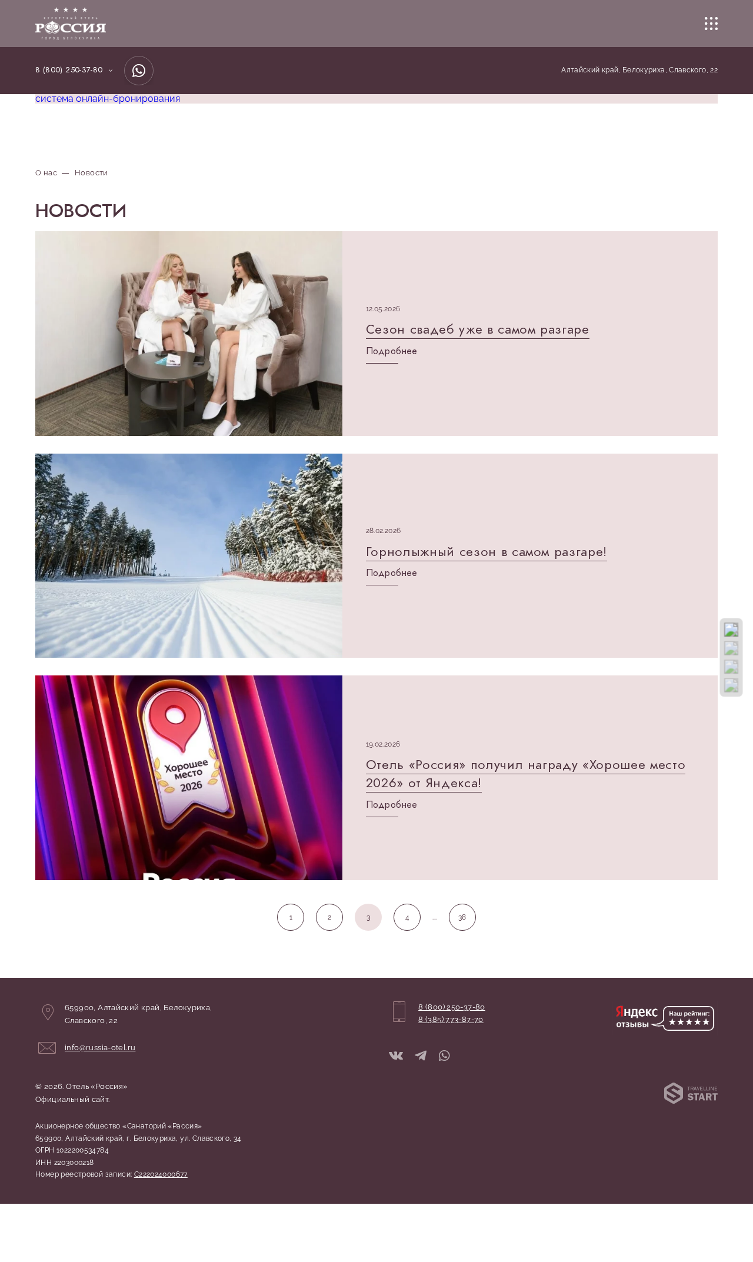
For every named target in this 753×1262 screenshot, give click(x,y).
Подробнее (392, 351)
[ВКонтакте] (396, 1056)
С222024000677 (161, 1174)
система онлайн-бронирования (107, 98)
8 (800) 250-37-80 (69, 70)
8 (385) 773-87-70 (451, 1019)
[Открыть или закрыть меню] (711, 23)
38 (462, 917)
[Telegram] (421, 1056)
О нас (46, 172)
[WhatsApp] (139, 70)
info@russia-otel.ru (100, 1047)
